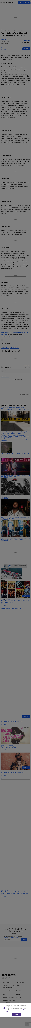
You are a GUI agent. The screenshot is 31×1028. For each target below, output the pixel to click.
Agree (17, 1014)
